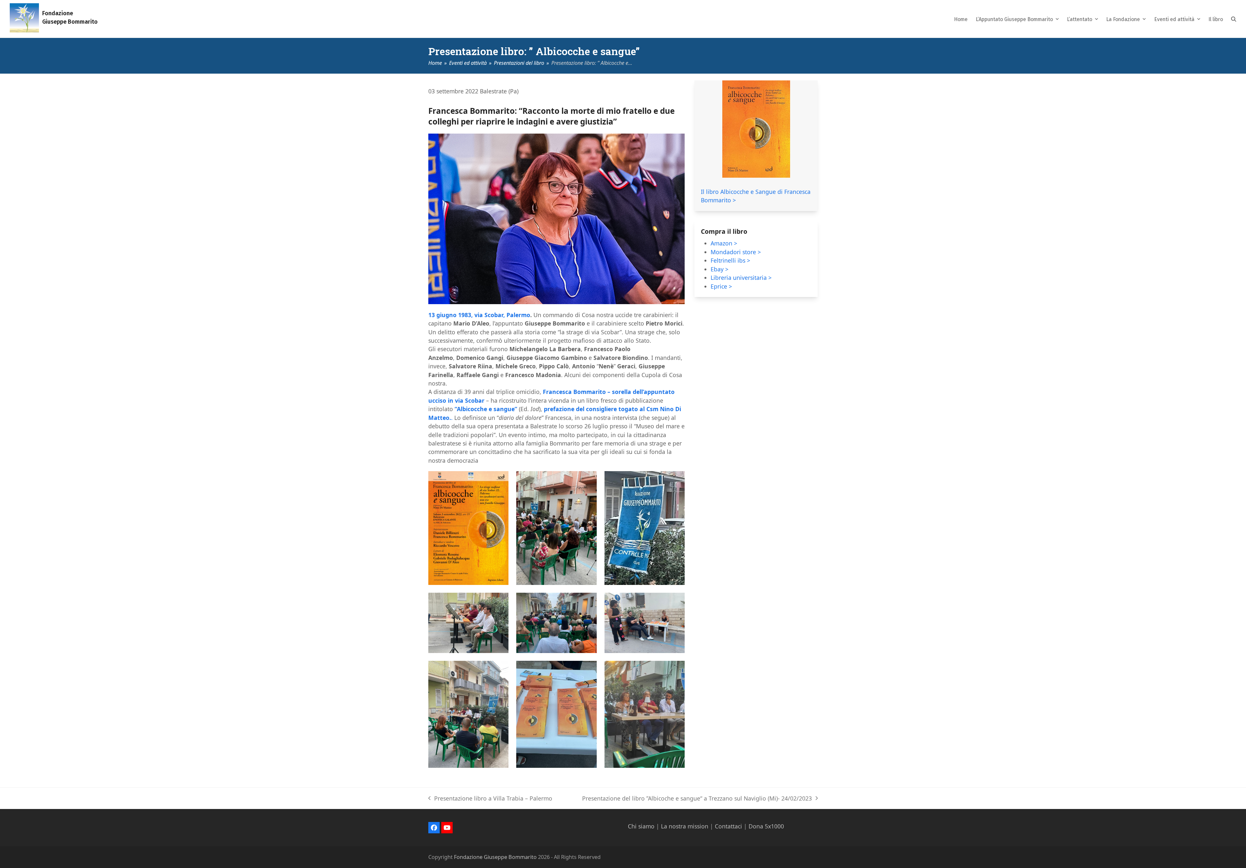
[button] (1233, 18)
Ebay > (719, 269)
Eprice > (721, 286)
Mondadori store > (736, 252)
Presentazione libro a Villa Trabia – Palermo (490, 798)
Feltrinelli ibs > (730, 260)
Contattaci (728, 826)
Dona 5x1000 (766, 826)
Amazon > (724, 243)
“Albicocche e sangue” (487, 409)
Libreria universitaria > (741, 277)
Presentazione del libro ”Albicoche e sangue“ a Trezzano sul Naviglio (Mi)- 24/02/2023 (697, 798)
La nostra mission (684, 826)
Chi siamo (641, 826)
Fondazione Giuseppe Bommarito (495, 857)
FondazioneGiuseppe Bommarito (70, 17)
